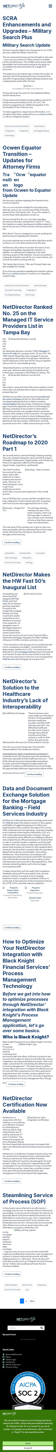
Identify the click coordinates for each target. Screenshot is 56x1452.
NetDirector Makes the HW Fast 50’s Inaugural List (26, 580)
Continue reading (12, 542)
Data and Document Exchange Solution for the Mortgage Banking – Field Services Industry (27, 801)
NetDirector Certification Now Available (25, 1104)
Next (32, 1301)
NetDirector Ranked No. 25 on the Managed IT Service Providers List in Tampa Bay (28, 320)
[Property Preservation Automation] (13, 890)
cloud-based (39, 126)
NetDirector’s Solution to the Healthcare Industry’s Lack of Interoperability (25, 694)
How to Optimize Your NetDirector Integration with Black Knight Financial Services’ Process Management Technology (26, 963)
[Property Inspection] (35, 888)
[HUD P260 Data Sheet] (35, 897)
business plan (25, 553)
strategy (29, 562)
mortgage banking (41, 131)
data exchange (40, 285)
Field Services (9, 659)
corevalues (40, 553)
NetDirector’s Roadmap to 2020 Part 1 (25, 442)
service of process (12, 562)
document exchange (13, 290)
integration (24, 131)
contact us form (45, 114)
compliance (9, 131)
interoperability (9, 404)
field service (27, 1285)
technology (9, 135)
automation (9, 553)
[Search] (41, 1328)
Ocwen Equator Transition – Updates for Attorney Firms (22, 157)
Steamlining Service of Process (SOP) (28, 1198)
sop (27, 1289)
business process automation (17, 126)
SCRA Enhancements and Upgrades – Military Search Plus (27, 27)
